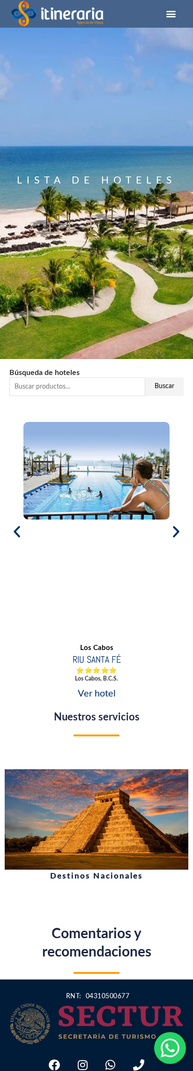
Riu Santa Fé (97, 659)
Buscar (164, 386)
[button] (170, 14)
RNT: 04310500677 (96, 996)
